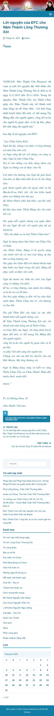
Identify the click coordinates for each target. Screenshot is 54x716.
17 (6, 680)
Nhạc (5, 628)
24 (6, 685)
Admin (27, 38)
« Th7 (6, 697)
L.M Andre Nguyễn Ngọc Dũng (17, 608)
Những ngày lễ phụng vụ (14, 572)
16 (47, 675)
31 (6, 690)
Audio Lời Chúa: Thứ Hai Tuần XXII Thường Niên (26, 494)
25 (13, 685)
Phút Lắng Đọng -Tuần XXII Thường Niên (22, 489)
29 (40, 685)
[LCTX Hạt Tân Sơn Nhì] (27, 9)
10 (6, 675)
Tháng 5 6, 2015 (13, 38)
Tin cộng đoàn (9, 547)
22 (40, 680)
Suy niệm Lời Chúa (12, 557)
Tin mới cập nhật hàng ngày (16, 537)
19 (20, 680)
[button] (49, 14)
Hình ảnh (7, 623)
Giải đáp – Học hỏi (12, 613)
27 (27, 685)
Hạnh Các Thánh (11, 618)
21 (34, 680)
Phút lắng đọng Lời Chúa (15, 562)
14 (34, 675)
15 (40, 675)
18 (13, 680)
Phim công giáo (10, 633)
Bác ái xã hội (9, 552)
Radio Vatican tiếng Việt (14, 638)
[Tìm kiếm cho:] (27, 463)
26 (20, 685)
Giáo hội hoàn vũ (11, 567)
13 (27, 675)
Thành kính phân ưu (12, 588)
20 (27, 680)
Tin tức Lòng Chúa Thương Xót (18, 542)
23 (47, 680)
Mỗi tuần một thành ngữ (14, 577)
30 (47, 685)
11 (13, 675)
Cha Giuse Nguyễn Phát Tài (16, 603)
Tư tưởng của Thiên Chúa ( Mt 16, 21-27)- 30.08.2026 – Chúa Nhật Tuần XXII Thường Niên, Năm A (26, 502)
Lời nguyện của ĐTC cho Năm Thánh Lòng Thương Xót (26, 419)
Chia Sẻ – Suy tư (11, 582)
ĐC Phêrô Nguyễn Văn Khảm (17, 598)
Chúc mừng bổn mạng (13, 592)
